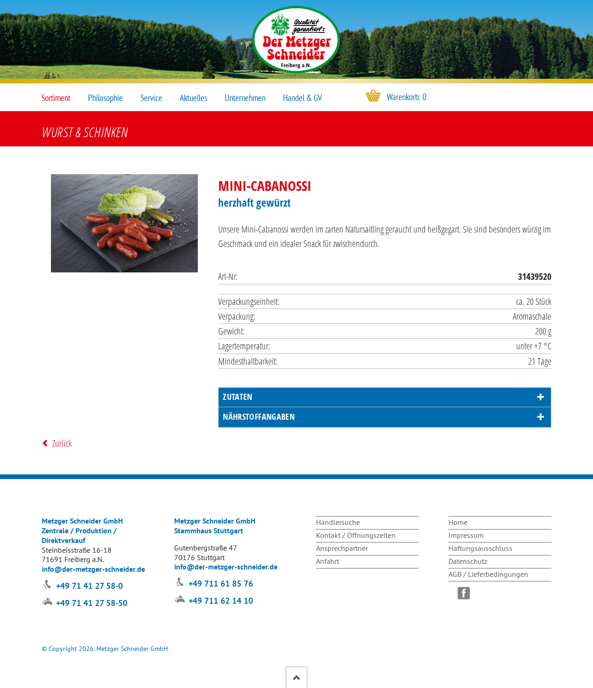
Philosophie (105, 97)
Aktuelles (193, 97)
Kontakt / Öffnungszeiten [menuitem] (356, 535)
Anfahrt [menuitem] (327, 561)
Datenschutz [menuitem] (467, 561)
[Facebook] (466, 593)
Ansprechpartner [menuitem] (342, 548)
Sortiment (55, 97)
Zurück (62, 443)
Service (151, 97)
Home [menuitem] (457, 522)
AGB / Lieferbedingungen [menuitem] (488, 574)
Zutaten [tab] (237, 396)
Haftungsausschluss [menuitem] (480, 548)
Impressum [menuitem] (466, 535)
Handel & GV (302, 97)
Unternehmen (245, 97)
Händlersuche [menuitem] (338, 522)
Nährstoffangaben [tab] (259, 416)
